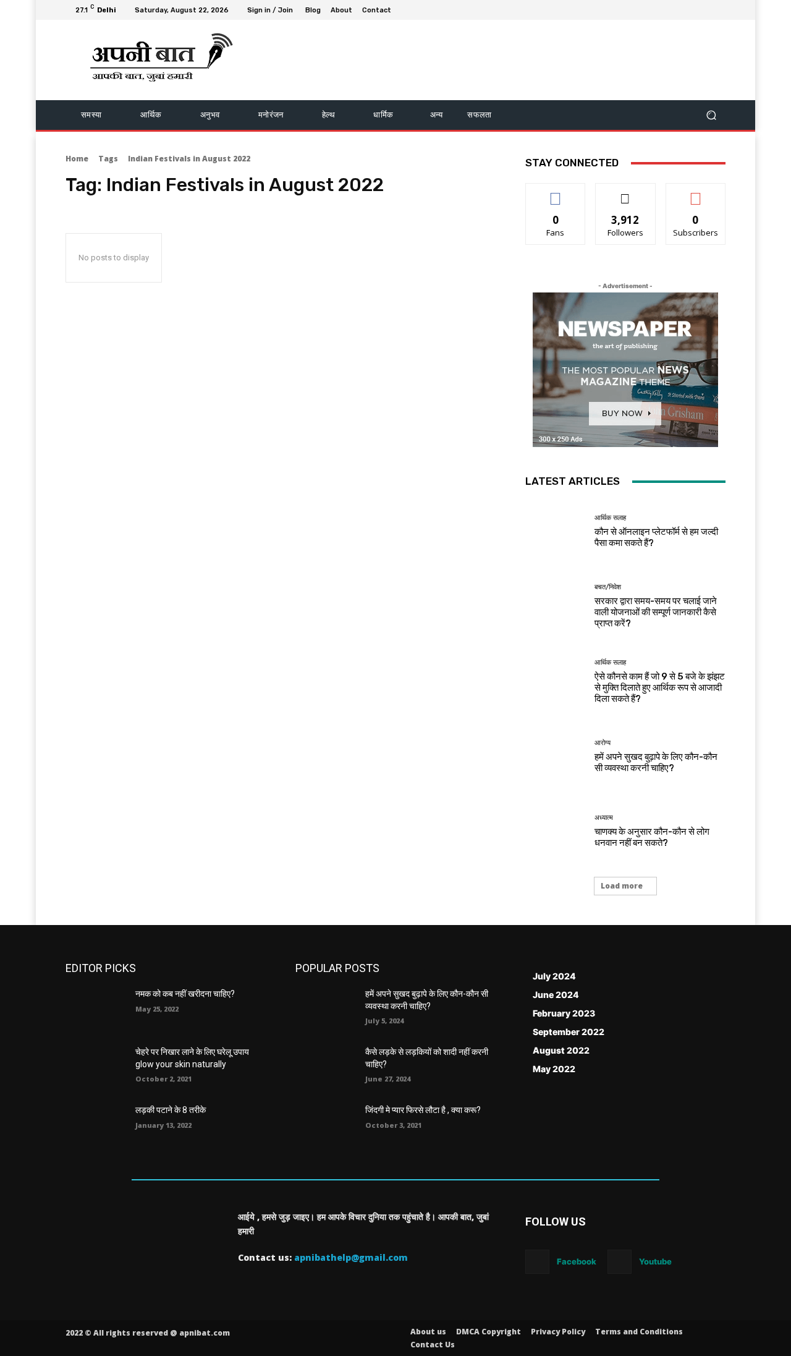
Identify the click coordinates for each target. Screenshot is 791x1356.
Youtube (655, 1261)
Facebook (576, 1261)
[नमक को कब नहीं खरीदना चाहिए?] (95, 1009)
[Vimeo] (703, 9)
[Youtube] (718, 9)
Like (556, 192)
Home (77, 158)
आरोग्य (602, 743)
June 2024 (556, 994)
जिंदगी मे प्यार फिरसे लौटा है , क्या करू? (423, 1110)
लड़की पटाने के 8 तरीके (170, 1110)
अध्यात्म (603, 817)
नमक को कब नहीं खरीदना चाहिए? (185, 994)
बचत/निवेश (607, 587)
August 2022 (561, 1050)
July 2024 (554, 976)
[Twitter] (688, 9)
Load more (622, 886)
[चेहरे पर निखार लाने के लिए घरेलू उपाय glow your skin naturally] (95, 1067)
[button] (710, 115)
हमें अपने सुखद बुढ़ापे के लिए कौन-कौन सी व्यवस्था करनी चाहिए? (655, 762)
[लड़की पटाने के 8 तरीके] (95, 1125)
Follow (625, 192)
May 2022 (554, 1069)
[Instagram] (673, 9)
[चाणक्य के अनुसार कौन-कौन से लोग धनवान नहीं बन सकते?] (555, 831)
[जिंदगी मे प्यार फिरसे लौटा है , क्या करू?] (325, 1125)
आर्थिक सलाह (610, 517)
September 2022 (568, 1031)
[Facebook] (658, 9)
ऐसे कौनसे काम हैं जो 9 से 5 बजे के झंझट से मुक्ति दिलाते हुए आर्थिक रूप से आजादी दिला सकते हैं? (659, 687)
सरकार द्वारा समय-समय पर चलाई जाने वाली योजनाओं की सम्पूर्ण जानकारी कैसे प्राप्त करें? (655, 612)
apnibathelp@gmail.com (351, 1257)
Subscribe (696, 192)
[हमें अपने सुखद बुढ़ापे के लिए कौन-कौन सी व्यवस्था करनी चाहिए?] (555, 757)
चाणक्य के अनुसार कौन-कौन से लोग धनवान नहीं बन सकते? (651, 837)
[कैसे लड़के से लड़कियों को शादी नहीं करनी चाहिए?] (325, 1067)
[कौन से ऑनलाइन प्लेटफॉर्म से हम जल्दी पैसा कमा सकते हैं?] (555, 531)
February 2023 (564, 1013)
